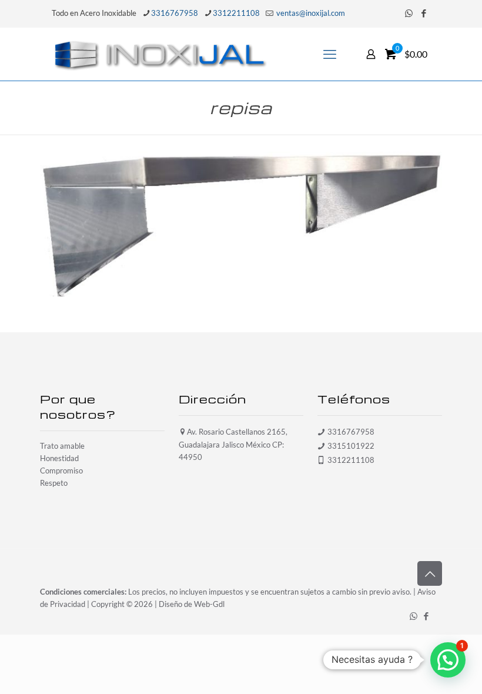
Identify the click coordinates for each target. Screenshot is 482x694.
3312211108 (236, 13)
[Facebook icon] (423, 13)
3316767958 (174, 13)
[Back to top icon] (429, 573)
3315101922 (350, 446)
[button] (448, 660)
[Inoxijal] (160, 54)
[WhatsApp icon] (408, 13)
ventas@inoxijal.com (310, 13)
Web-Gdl (209, 604)
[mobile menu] (330, 54)
